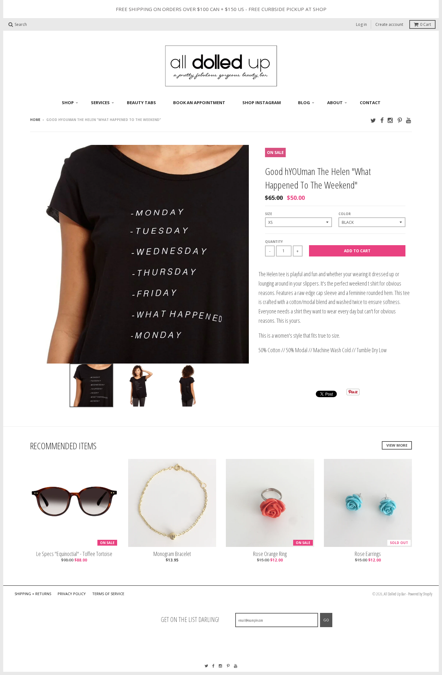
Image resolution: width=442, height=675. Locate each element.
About (335, 102)
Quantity (274, 241)
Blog (304, 102)
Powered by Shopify (420, 594)
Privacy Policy (72, 593)
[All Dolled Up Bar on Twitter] (373, 120)
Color (344, 214)
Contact (370, 102)
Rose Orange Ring (270, 554)
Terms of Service (108, 593)
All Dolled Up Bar (395, 594)
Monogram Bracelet (172, 554)
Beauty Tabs (141, 102)
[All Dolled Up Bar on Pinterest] (400, 120)
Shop (68, 102)
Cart (425, 24)
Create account (389, 24)
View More (396, 445)
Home (35, 119)
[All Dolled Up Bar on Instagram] (390, 120)
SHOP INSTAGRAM (261, 102)
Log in (361, 24)
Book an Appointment (199, 102)
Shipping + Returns (33, 593)
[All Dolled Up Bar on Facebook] (381, 120)
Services (100, 102)
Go (326, 619)
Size (268, 214)
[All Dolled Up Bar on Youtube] (409, 120)
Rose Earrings (368, 554)
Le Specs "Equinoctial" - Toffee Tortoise (74, 554)
